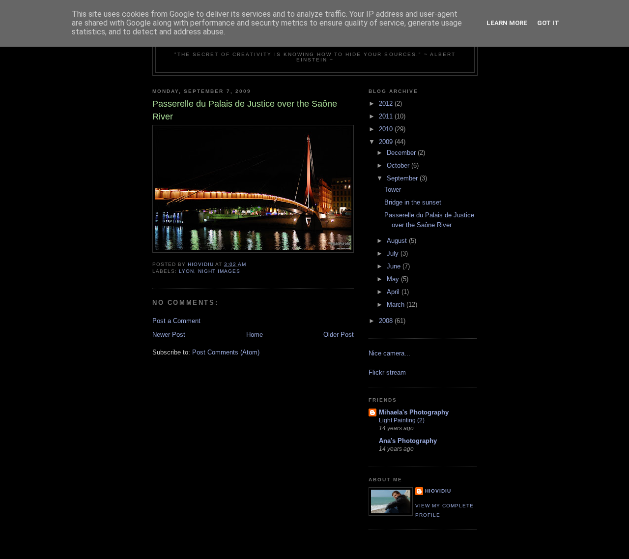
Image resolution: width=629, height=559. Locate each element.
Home (254, 334)
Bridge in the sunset (412, 202)
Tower (392, 189)
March (396, 304)
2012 (387, 103)
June (394, 266)
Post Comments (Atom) (225, 352)
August (398, 240)
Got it (548, 23)
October (399, 165)
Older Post (338, 334)
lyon (186, 271)
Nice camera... (389, 353)
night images (219, 271)
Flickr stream (387, 372)
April (394, 291)
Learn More (506, 23)
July (393, 253)
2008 (387, 320)
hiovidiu (438, 491)
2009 (387, 142)
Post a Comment (176, 320)
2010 (387, 129)
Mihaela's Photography (414, 412)
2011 (387, 116)
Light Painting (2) (402, 420)
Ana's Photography (408, 440)
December (402, 152)
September (403, 178)
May (394, 279)
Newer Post (168, 334)
